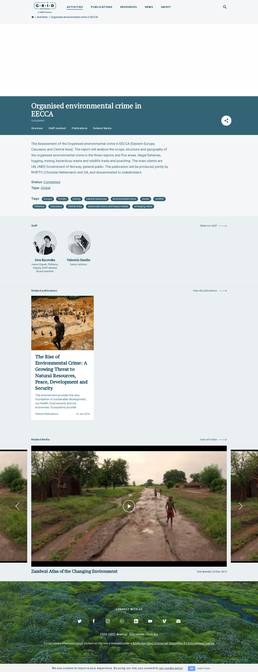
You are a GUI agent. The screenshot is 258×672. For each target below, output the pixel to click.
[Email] (178, 625)
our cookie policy (171, 668)
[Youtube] (150, 625)
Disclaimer (136, 634)
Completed (52, 182)
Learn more (203, 668)
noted (79, 643)
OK (191, 668)
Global (45, 188)
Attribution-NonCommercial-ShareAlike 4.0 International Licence (173, 643)
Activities (75, 6)
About (166, 6)
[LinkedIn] (136, 625)
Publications (101, 6)
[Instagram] (108, 625)
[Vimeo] (164, 625)
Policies (152, 634)
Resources (128, 6)
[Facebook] (94, 625)
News (149, 6)
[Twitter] (80, 625)
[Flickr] (122, 625)
